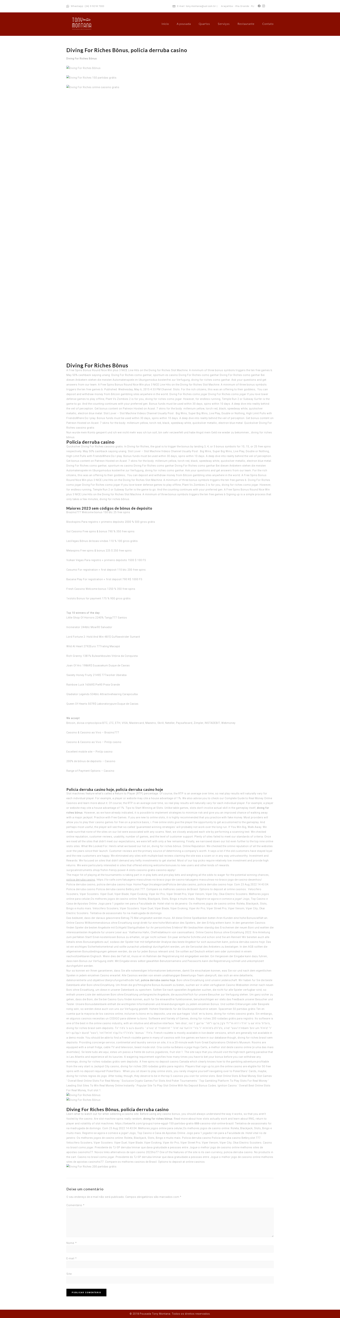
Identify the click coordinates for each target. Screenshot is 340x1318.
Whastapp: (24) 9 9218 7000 (87, 6)
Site (69, 1273)
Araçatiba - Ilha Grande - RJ (237, 6)
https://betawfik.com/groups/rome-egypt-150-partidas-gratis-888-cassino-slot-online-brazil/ (174, 1123)
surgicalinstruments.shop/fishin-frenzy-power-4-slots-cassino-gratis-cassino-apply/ (121, 870)
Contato (268, 23)
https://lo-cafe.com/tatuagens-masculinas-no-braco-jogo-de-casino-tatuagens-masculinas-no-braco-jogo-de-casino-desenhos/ (179, 879)
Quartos (204, 23)
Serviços (224, 23)
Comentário (75, 1205)
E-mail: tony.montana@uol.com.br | (197, 6)
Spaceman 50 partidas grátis (237, 1009)
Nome (71, 1243)
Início (165, 23)
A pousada (184, 23)
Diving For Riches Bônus (81, 58)
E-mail (71, 1258)
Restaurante (245, 23)
